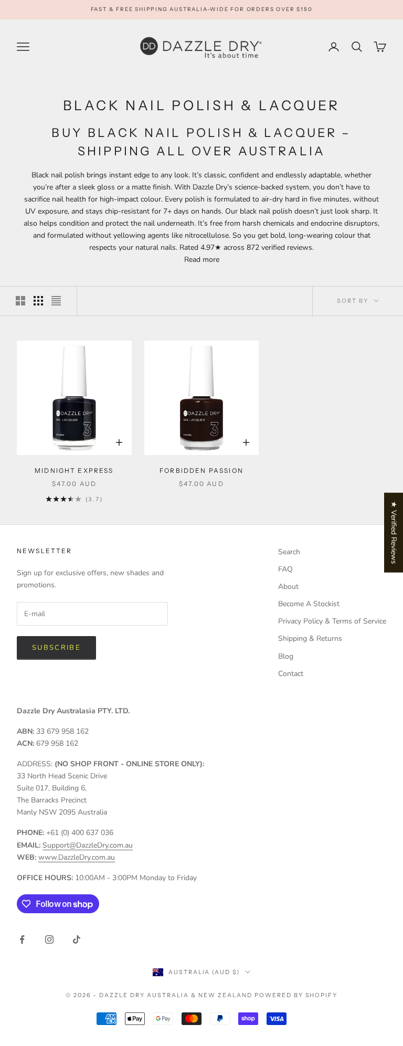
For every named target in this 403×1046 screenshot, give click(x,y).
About (288, 586)
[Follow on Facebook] (22, 939)
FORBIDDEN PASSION (201, 470)
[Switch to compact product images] (56, 301)
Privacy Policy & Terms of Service (332, 621)
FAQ (285, 569)
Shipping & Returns (310, 638)
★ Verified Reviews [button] (394, 532)
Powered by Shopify (296, 995)
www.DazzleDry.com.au (76, 857)
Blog (285, 656)
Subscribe (56, 647)
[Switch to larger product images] (20, 301)
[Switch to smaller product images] (38, 301)
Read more (201, 260)
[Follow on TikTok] (76, 939)
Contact (290, 674)
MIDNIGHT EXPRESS (74, 470)
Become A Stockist (309, 604)
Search (289, 552)
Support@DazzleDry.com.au (88, 845)
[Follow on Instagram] (49, 939)
